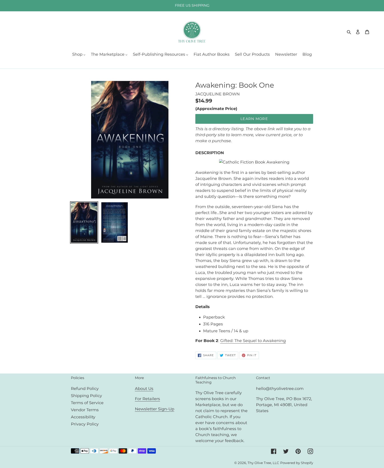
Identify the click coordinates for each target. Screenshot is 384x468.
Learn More (254, 119)
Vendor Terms (85, 409)
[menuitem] (79, 54)
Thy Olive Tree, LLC (263, 463)
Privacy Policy (85, 424)
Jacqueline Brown (217, 94)
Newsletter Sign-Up (154, 409)
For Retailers (147, 398)
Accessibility (83, 417)
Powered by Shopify (296, 463)
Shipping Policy (86, 395)
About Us (144, 388)
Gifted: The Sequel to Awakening (253, 340)
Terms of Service (87, 402)
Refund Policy (85, 388)
